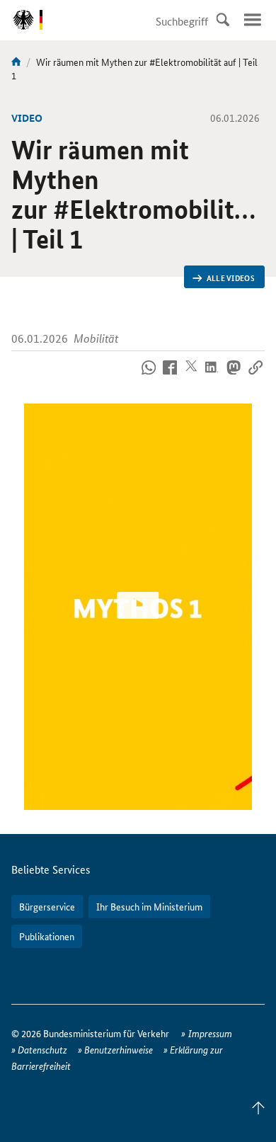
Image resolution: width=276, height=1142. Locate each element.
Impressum (210, 1033)
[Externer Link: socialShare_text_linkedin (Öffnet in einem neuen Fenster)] (212, 376)
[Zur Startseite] (16, 62)
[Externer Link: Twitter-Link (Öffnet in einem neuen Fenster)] (191, 376)
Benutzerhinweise (118, 1049)
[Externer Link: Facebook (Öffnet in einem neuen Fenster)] (170, 376)
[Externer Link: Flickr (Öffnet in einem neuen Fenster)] (148, 376)
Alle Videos (231, 277)
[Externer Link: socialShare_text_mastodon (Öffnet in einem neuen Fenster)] (233, 376)
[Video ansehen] (138, 607)
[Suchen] (222, 20)
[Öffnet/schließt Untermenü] (252, 20)
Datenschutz (42, 1049)
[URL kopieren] (255, 376)
